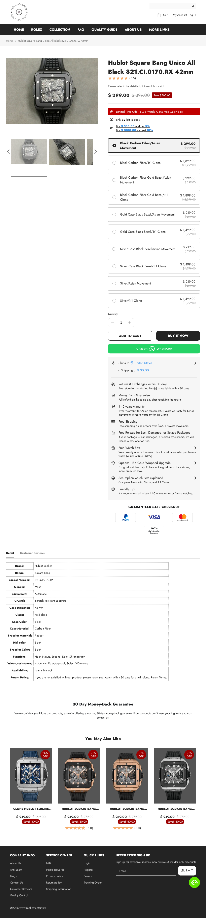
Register (88, 870)
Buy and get (133, 126)
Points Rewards (55, 870)
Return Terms (158, 677)
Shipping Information (58, 889)
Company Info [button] (22, 855)
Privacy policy (54, 876)
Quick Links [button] (94, 855)
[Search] (193, 6)
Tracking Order (93, 883)
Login (87, 863)
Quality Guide (104, 29)
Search (88, 876)
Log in (192, 15)
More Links (159, 29)
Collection (59, 29)
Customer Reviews (21, 889)
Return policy (54, 883)
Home (19, 29)
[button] (8, 151)
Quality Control (19, 895)
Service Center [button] (59, 855)
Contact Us (16, 883)
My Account (180, 15)
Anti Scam (16, 870)
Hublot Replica (43, 566)
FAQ (80, 29)
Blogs (13, 876)
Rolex (36, 29)
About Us (133, 29)
